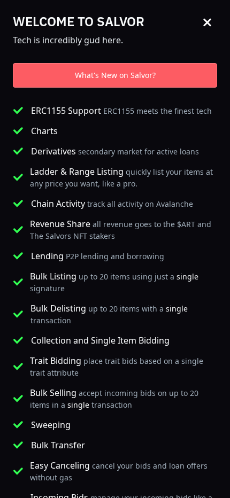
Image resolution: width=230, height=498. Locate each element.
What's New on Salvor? (115, 75)
